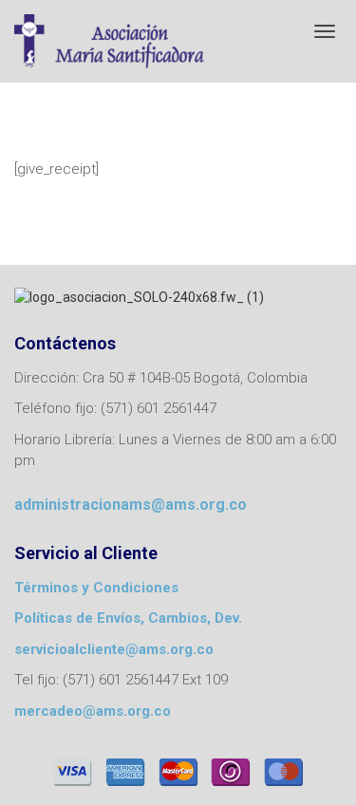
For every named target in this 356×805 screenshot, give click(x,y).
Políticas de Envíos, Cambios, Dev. (128, 618)
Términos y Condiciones (96, 587)
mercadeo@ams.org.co (92, 711)
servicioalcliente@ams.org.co (114, 649)
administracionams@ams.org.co (130, 505)
